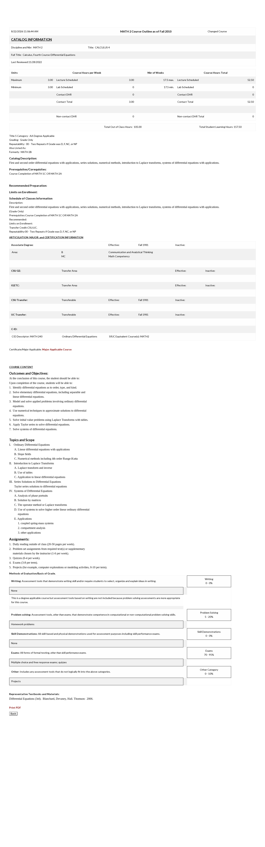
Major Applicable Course (57, 349)
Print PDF (15, 707)
